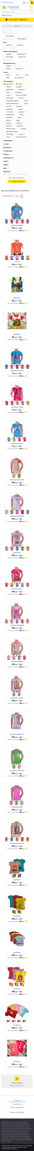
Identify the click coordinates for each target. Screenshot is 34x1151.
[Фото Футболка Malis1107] (17, 829)
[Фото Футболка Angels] (17, 211)
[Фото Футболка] (17, 1048)
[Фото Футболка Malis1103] (17, 502)
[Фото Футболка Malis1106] (17, 466)
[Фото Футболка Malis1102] (17, 757)
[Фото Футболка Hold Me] (17, 357)
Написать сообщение (17, 1112)
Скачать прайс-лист (17, 1107)
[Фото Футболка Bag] (17, 575)
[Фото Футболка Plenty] (17, 430)
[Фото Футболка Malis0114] (17, 720)
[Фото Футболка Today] (17, 393)
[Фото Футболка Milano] (17, 648)
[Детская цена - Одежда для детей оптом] (10, 6)
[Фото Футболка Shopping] (17, 611)
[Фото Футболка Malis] (17, 793)
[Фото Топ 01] (17, 248)
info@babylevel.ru (17, 1104)
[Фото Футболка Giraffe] (17, 684)
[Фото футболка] (17, 284)
